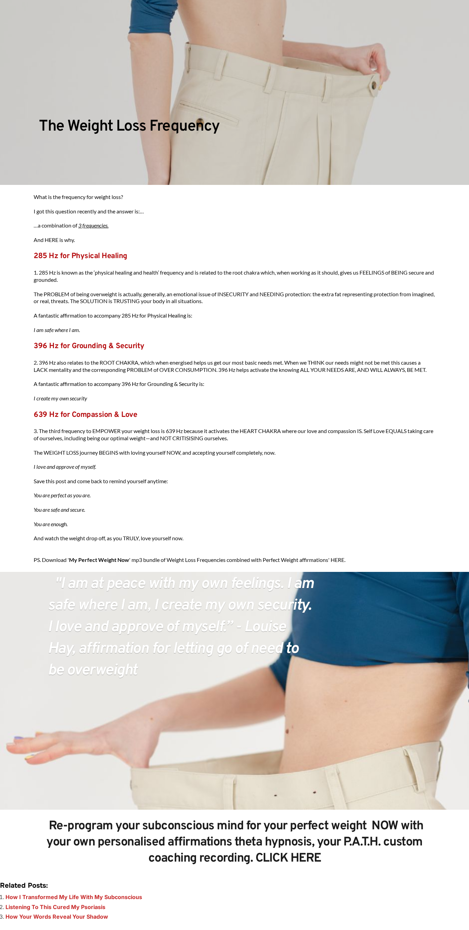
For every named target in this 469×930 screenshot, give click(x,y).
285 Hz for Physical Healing (80, 256)
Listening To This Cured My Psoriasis (55, 907)
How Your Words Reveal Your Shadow (56, 916)
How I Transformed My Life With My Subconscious (73, 897)
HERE (337, 559)
